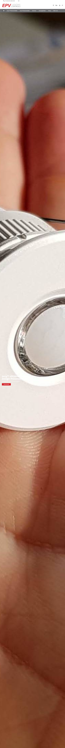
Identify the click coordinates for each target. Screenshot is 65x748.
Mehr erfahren (6, 384)
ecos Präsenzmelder (25, 10)
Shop (49, 10)
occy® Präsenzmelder (12, 10)
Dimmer (34, 10)
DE (18, 1)
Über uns (55, 10)
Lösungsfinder (42, 10)
